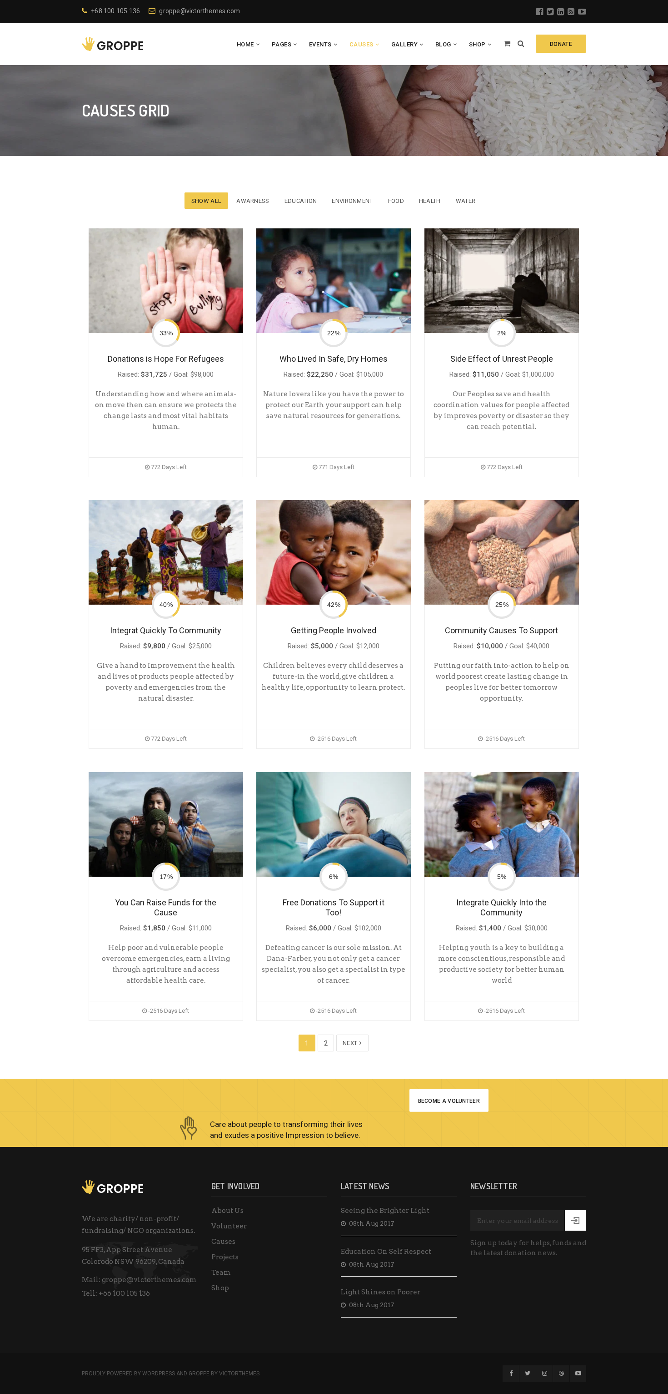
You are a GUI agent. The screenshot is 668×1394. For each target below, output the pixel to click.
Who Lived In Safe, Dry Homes (333, 359)
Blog (443, 44)
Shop (477, 44)
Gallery (404, 44)
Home (245, 44)
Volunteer (229, 1226)
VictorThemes (239, 1373)
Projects (225, 1257)
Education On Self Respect (386, 1252)
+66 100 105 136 (124, 1293)
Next (351, 1043)
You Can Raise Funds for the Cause (165, 907)
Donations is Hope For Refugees (166, 359)
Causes (361, 44)
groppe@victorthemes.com (199, 11)
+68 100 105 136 (115, 11)
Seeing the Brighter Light (385, 1211)
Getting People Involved (333, 630)
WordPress (158, 1373)
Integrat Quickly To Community (165, 630)
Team (221, 1272)
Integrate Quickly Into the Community (501, 907)
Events (320, 44)
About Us (227, 1211)
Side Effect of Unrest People (501, 359)
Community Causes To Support (501, 630)
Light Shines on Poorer (380, 1292)
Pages (282, 44)
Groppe (199, 1373)
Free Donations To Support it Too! (333, 907)
